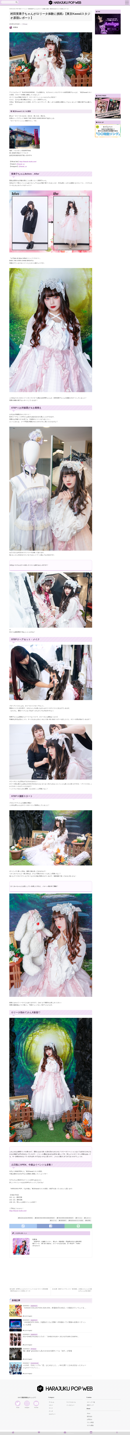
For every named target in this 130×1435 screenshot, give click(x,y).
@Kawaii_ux (20, 164)
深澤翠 (88, 1220)
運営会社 (89, 1416)
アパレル (25, 24)
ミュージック (34, 1363)
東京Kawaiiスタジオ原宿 (76, 1220)
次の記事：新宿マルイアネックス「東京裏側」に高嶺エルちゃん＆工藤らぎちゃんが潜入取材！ (72, 1290)
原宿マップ (90, 1405)
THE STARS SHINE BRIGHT (65, 1218)
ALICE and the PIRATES (26, 1218)
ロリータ (54, 1220)
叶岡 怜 (15, 27)
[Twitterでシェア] (23, 1226)
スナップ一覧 (91, 1402)
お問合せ (89, 1419)
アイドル (79, 1218)
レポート (88, 1218)
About (88, 1413)
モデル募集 (90, 1425)
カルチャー (34, 1305)
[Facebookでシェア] (51, 1226)
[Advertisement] (30, 1273)
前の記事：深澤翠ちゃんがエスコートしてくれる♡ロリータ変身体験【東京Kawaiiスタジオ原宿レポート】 (29, 1290)
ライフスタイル (71, 1402)
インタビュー (70, 1405)
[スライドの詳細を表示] (108, 34)
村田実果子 (63, 1220)
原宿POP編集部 (28, 1316)
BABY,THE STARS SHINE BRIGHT (45, 1218)
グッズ (51, 1411)
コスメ (51, 1405)
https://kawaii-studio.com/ (27, 161)
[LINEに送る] (78, 1226)
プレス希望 (90, 1422)
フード (51, 1408)
